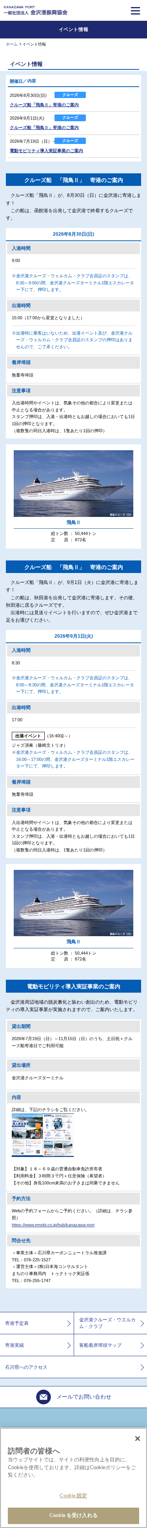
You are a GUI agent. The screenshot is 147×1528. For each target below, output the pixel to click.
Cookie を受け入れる (73, 1515)
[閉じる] (137, 1438)
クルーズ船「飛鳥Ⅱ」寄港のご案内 (44, 104)
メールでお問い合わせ (83, 1396)
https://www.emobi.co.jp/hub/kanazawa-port (53, 1224)
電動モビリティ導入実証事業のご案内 (46, 150)
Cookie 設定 (73, 1496)
